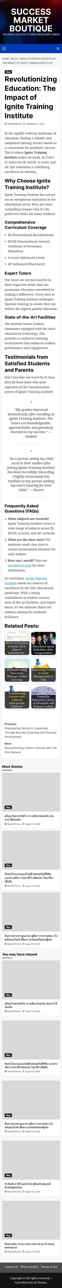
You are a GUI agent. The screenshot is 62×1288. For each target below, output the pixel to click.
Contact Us (11, 1267)
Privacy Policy (30, 1267)
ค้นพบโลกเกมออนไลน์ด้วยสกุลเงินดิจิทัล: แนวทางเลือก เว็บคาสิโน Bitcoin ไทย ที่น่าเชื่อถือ (29, 877)
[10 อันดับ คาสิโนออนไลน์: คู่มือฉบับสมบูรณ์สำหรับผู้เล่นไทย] (31, 1160)
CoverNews (22, 1282)
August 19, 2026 (32, 824)
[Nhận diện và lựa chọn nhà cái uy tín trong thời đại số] (31, 1220)
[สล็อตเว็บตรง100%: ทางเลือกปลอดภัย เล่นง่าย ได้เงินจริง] (31, 792)
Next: (31, 748)
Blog (8, 72)
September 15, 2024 (35, 123)
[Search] (58, 48)
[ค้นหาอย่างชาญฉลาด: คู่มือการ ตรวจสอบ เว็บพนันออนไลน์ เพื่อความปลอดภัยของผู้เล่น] (31, 911)
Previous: (30, 730)
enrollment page (20, 565)
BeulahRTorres (15, 123)
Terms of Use (49, 1267)
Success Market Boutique (31, 20)
